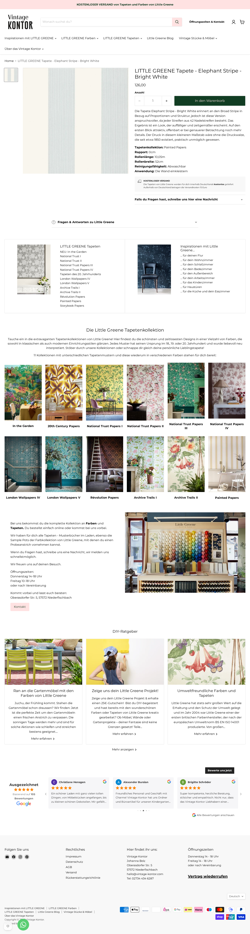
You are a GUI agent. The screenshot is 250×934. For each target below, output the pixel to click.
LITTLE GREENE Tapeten (121, 38)
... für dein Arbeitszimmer (197, 278)
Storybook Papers (72, 305)
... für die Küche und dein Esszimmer (205, 291)
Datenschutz (74, 861)
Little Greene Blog (160, 38)
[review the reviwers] (105, 782)
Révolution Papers (72, 296)
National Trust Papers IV (76, 269)
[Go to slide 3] (140, 810)
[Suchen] (177, 22)
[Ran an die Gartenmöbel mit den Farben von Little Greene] (43, 662)
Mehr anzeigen (123, 749)
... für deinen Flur (191, 255)
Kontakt (20, 607)
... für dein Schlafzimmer (196, 264)
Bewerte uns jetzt (220, 770)
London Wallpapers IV (75, 278)
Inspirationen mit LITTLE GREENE (29, 38)
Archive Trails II (70, 292)
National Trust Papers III (76, 265)
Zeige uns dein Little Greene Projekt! (125, 691)
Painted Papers (70, 301)
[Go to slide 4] (143, 810)
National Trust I (70, 256)
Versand (71, 872)
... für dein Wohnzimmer (196, 260)
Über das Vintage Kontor (23, 49)
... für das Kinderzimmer (196, 282)
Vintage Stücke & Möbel (197, 38)
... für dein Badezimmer (196, 269)
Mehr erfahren (42, 738)
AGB (69, 867)
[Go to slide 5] (146, 810)
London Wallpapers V (74, 283)
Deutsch (234, 896)
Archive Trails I (70, 287)
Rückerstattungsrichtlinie (83, 877)
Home (9, 61)
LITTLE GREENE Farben (78, 38)
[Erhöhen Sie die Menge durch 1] (166, 101)
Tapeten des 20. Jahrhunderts (80, 274)
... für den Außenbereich (196, 273)
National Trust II (71, 260)
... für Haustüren (191, 287)
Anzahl (139, 92)
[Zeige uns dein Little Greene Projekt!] (125, 662)
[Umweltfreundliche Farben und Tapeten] (206, 662)
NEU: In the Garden (73, 252)
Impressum (73, 856)
